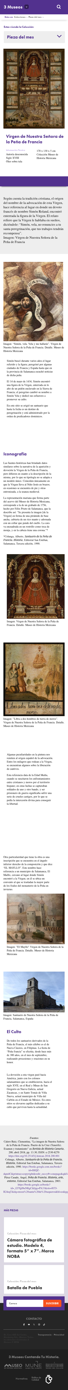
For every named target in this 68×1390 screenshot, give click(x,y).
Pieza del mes (35, 17)
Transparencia (45, 1335)
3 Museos (13, 7)
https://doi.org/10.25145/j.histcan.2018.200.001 (34, 1156)
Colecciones (20, 17)
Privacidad (59, 1335)
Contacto (34, 1319)
